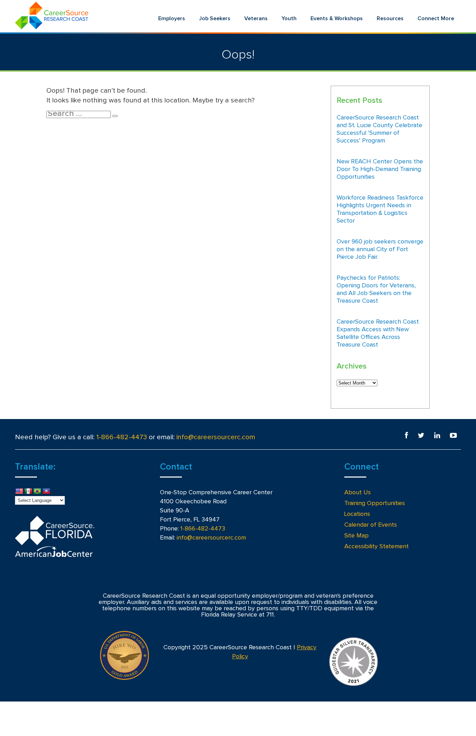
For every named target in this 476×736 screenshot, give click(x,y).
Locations (357, 514)
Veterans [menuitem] (256, 18)
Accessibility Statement (376, 546)
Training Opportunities (374, 503)
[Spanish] (28, 491)
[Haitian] (46, 491)
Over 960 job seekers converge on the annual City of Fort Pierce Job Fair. (380, 249)
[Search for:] (79, 114)
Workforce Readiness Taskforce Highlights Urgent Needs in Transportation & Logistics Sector (380, 209)
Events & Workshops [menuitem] (336, 18)
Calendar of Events (370, 525)
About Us (357, 492)
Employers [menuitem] (171, 18)
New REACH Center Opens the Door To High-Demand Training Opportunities (380, 169)
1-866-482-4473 (121, 437)
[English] (19, 491)
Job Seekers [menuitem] (214, 18)
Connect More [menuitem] (435, 18)
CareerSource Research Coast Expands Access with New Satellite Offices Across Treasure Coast (378, 333)
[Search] (115, 116)
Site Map (356, 536)
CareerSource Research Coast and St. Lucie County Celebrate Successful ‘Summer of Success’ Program (379, 129)
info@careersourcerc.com (215, 437)
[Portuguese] (37, 491)
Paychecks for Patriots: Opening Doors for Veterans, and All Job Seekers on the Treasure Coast (376, 289)
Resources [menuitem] (390, 18)
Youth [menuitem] (289, 18)
